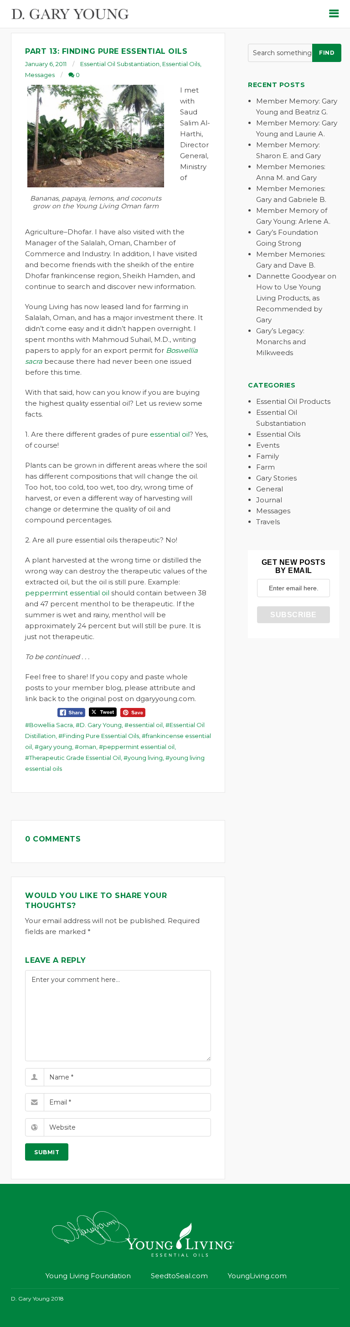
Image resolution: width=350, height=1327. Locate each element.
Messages (40, 74)
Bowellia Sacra (51, 724)
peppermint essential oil (67, 593)
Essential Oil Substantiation (120, 63)
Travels (268, 521)
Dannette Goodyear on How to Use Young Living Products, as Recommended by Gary (296, 298)
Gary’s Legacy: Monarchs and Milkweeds (281, 341)
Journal (269, 500)
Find (327, 52)
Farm (265, 467)
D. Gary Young (101, 724)
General (269, 489)
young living (145, 757)
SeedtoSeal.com (179, 1275)
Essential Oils (181, 63)
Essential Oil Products (293, 401)
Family (267, 456)
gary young (55, 746)
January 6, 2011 (46, 63)
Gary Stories (276, 478)
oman (87, 746)
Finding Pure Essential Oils (100, 735)
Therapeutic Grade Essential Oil (75, 757)
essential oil (170, 434)
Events (267, 445)
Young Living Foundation (88, 1275)
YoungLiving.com (257, 1275)
